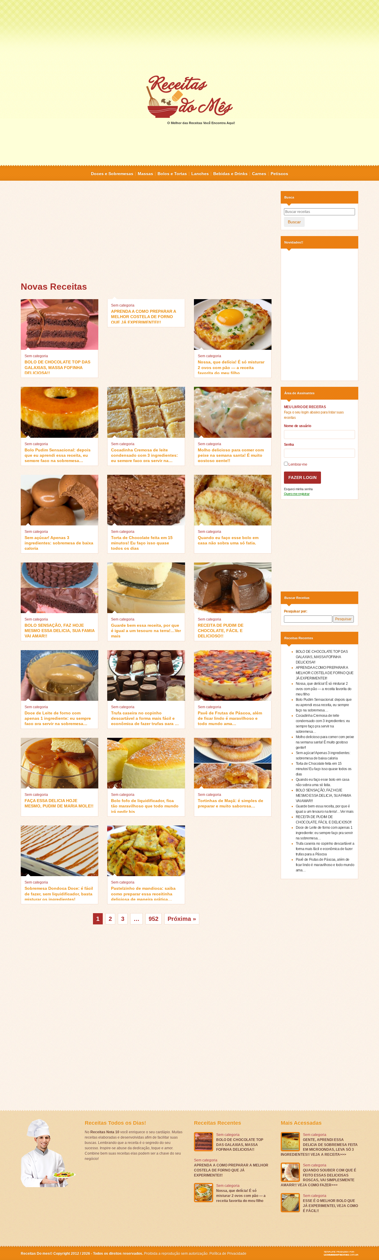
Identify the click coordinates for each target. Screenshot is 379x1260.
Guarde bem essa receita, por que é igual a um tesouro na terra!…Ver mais (146, 630)
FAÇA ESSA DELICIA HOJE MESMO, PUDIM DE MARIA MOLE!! (59, 803)
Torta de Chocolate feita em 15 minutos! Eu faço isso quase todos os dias (142, 542)
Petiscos (279, 173)
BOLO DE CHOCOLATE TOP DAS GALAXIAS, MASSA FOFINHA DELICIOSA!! (57, 367)
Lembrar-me (297, 464)
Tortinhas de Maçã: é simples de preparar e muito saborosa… (230, 803)
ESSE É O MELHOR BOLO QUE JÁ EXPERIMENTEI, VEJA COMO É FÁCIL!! (330, 1206)
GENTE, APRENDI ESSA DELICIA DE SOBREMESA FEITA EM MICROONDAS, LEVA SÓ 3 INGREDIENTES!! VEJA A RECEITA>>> (319, 1147)
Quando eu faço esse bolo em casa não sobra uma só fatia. (228, 540)
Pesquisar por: (295, 611)
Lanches (200, 173)
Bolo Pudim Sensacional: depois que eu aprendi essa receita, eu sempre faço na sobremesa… (58, 455)
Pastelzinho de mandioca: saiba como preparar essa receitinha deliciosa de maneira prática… (143, 893)
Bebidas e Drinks (230, 173)
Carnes (259, 173)
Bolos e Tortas (172, 173)
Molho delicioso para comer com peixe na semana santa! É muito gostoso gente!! (231, 455)
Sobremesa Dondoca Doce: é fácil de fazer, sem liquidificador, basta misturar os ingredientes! (59, 893)
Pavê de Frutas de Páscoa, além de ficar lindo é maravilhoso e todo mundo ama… (230, 718)
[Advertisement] (189, 37)
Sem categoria (36, 356)
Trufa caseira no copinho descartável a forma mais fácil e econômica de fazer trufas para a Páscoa (144, 718)
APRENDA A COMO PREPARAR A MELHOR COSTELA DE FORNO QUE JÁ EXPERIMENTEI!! (143, 316)
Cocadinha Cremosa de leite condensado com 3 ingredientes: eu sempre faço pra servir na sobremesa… (144, 455)
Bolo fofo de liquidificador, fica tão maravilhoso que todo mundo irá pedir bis (145, 805)
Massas (145, 173)
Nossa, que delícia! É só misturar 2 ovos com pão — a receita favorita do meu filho (231, 367)
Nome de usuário (297, 426)
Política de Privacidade (227, 1253)
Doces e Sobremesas (112, 173)
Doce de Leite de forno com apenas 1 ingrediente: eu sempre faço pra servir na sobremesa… (58, 718)
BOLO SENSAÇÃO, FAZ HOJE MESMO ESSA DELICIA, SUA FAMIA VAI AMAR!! (59, 630)
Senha (289, 445)
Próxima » (182, 919)
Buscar (294, 221)
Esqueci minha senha (298, 489)
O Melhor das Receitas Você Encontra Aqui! (201, 123)
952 (153, 919)
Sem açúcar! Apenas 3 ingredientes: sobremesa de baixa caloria (59, 542)
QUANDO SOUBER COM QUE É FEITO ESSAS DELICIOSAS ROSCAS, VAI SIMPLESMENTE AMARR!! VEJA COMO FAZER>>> (318, 1177)
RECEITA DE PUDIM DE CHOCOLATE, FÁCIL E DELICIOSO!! (220, 630)
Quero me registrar (297, 494)
